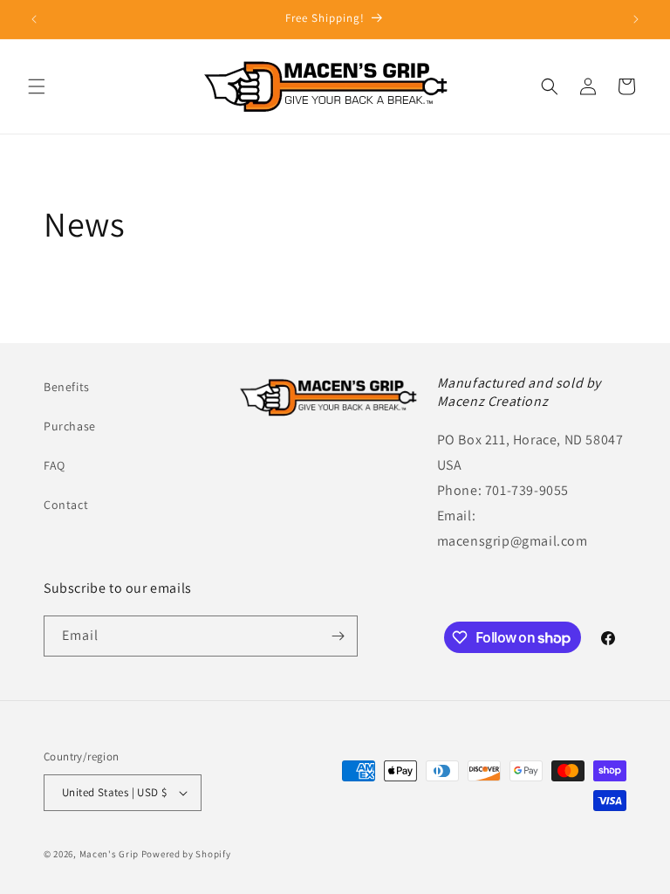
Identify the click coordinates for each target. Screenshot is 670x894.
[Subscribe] (337, 636)
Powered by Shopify (186, 854)
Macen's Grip (109, 854)
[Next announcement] (636, 19)
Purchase (70, 426)
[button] (36, 86)
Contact (66, 504)
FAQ (54, 465)
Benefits (67, 387)
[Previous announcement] (34, 19)
